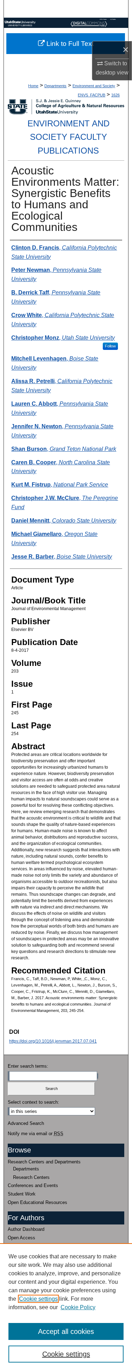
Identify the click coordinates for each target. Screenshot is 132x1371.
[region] (66, 1307)
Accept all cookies (66, 1331)
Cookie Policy (78, 1307)
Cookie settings (38, 1299)
